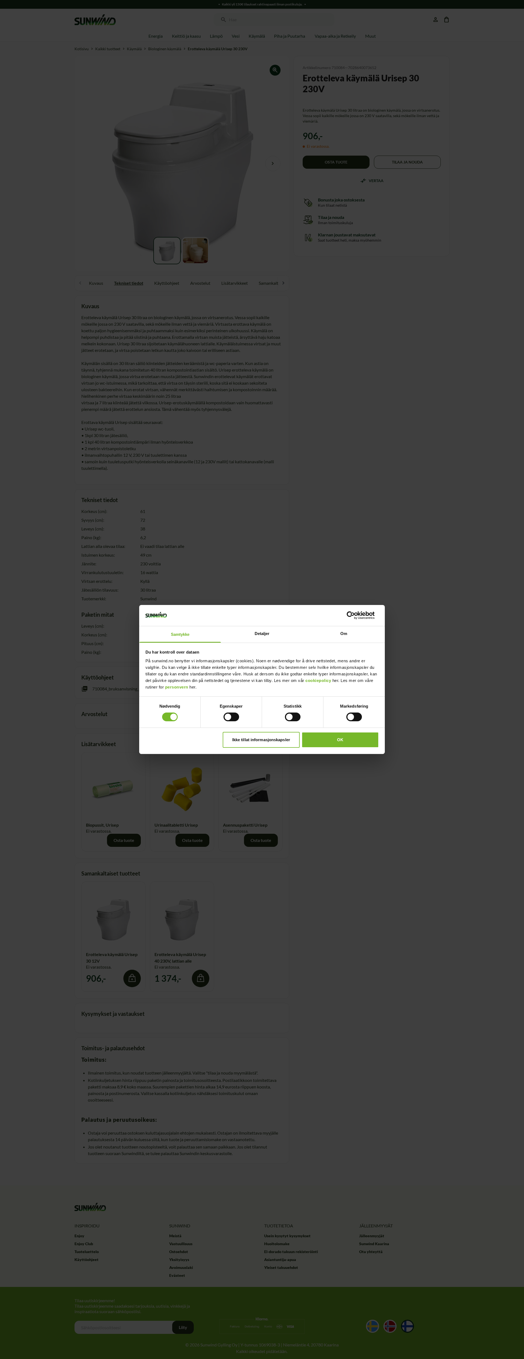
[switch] (231, 717)
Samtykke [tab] (180, 634)
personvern (176, 687)
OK (340, 739)
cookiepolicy (318, 680)
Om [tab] (343, 633)
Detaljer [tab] (262, 633)
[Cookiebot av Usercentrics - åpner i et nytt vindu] (355, 615)
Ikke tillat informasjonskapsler (261, 739)
